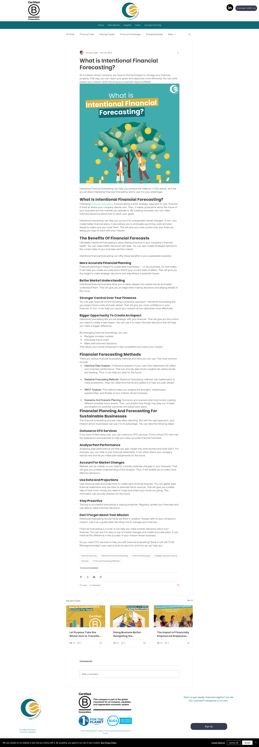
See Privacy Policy (108, 742)
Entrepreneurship (154, 34)
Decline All (233, 742)
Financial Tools (87, 34)
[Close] (255, 743)
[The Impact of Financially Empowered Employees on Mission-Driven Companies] (173, 616)
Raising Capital (107, 34)
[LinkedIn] (229, 7)
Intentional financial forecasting (114, 555)
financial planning (89, 555)
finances (85, 561)
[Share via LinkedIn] (94, 577)
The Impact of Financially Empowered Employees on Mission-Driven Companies (173, 634)
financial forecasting (141, 555)
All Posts (70, 34)
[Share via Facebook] (81, 577)
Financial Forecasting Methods (106, 561)
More (170, 34)
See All (190, 600)
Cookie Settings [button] (218, 742)
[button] (127, 25)
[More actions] (177, 52)
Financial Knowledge (130, 34)
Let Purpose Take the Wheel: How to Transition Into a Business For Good (85, 634)
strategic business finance (166, 555)
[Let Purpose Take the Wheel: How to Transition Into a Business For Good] (85, 616)
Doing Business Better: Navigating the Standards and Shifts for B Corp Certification (129, 634)
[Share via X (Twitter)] (87, 577)
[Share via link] (100, 577)
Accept (247, 742)
